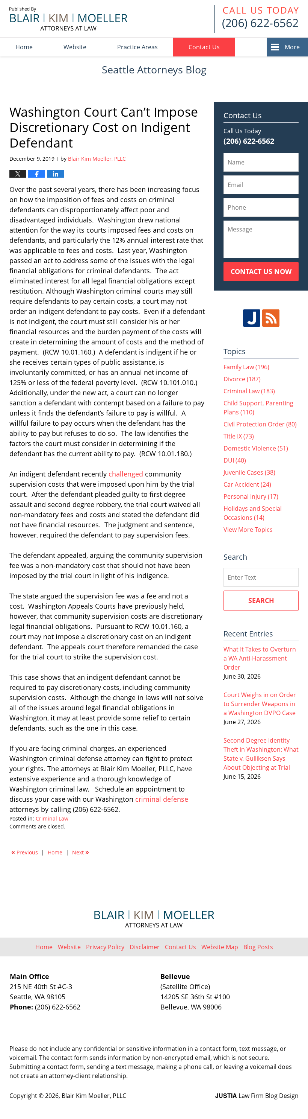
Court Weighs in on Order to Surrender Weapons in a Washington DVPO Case (259, 704)
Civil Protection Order (260, 424)
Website (74, 47)
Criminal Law (52, 818)
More (292, 47)
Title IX (238, 436)
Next (80, 852)
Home (24, 47)
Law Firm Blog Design (257, 1096)
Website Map (219, 947)
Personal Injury (250, 496)
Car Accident (247, 484)
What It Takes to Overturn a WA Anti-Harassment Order (259, 658)
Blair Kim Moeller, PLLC (94, 1096)
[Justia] (251, 318)
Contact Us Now (261, 271)
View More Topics (248, 529)
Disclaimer (145, 947)
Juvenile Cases (249, 472)
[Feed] (270, 318)
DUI (234, 460)
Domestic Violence (255, 448)
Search (261, 600)
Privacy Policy (105, 947)
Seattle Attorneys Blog (68, 19)
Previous (24, 852)
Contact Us (204, 47)
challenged (126, 473)
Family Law (246, 367)
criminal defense (161, 799)
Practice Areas (137, 47)
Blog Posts (258, 947)
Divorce (242, 379)
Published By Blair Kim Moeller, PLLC (256, 19)
